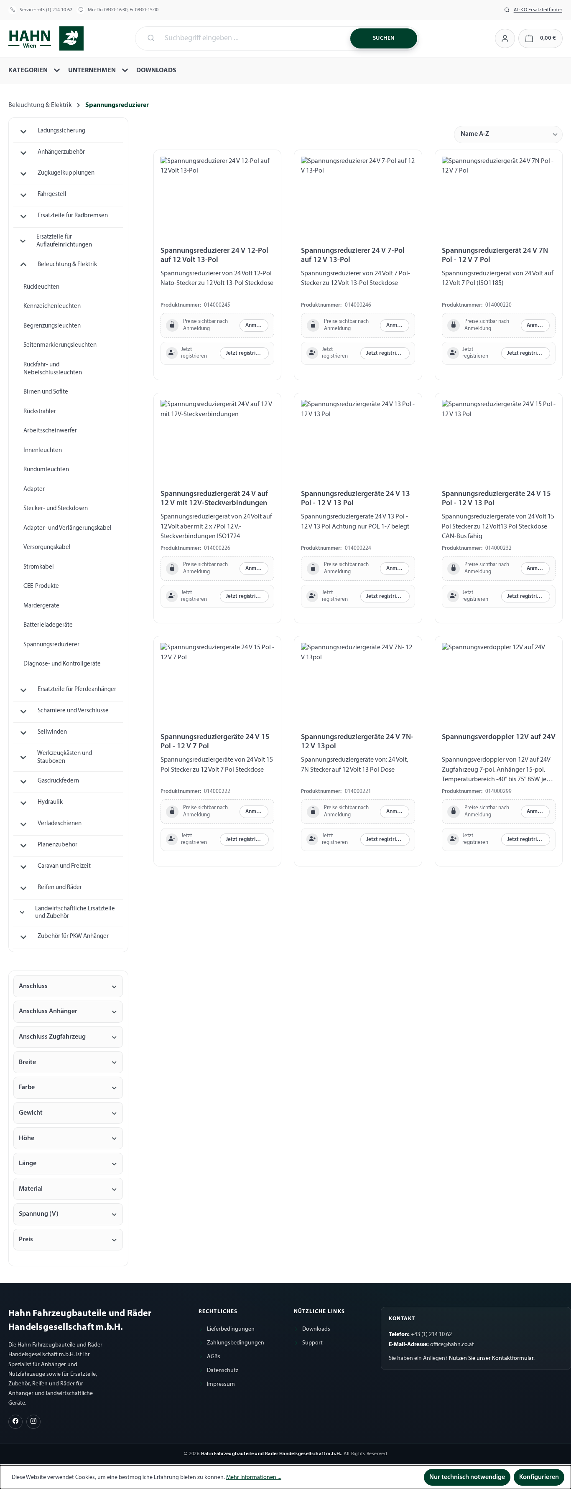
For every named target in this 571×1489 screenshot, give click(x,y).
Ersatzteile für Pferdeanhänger (77, 689)
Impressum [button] (221, 1384)
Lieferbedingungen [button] (231, 1329)
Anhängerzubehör (61, 152)
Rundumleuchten (46, 470)
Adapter (34, 489)
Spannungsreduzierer (51, 645)
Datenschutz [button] (222, 1370)
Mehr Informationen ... (253, 1477)
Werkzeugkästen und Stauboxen (64, 757)
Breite (27, 1062)
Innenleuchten (42, 450)
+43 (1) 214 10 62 (54, 10)
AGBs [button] (213, 1357)
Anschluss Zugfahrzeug (52, 1037)
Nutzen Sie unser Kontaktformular (491, 1358)
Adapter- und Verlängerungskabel (67, 528)
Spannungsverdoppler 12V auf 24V (499, 737)
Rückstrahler (39, 412)
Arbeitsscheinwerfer (50, 431)
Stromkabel (38, 567)
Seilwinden (52, 732)
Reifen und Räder (60, 887)
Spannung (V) (39, 1214)
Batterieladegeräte (48, 625)
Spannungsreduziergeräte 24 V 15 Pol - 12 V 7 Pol (215, 741)
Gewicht (31, 1113)
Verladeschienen (60, 824)
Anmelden (256, 325)
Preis (26, 1239)
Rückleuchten (41, 287)
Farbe (27, 1087)
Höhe (26, 1138)
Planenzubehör (57, 845)
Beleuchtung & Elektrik (67, 265)
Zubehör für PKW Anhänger (73, 936)
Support (312, 1343)
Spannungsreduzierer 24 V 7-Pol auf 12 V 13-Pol (353, 255)
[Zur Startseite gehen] (46, 37)
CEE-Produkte (41, 586)
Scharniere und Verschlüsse (73, 711)
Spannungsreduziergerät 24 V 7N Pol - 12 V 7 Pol (495, 255)
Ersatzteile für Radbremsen (73, 216)
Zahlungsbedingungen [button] (235, 1343)
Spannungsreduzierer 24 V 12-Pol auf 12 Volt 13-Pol (214, 255)
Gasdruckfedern (58, 781)
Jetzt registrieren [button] (246, 353)
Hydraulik (50, 802)
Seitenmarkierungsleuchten (60, 345)
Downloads (316, 1329)
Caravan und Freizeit (64, 866)
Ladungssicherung (61, 131)
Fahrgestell (52, 194)
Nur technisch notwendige (467, 1477)
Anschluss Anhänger (48, 1011)
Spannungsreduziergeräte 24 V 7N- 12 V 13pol (357, 741)
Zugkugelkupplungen (66, 173)
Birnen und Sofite (45, 392)
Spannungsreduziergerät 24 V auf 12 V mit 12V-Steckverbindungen (214, 498)
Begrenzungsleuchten (52, 326)
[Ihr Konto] (505, 38)
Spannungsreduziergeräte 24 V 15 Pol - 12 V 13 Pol (496, 498)
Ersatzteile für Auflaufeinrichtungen (64, 241)
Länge (27, 1163)
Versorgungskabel (47, 547)
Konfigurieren (539, 1477)
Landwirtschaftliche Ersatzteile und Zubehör (75, 913)
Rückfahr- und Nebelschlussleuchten (52, 369)
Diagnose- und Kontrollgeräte (62, 664)
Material (31, 1189)
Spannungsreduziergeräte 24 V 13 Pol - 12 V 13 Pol (355, 498)
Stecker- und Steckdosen (55, 509)
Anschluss (33, 986)
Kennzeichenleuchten (52, 306)
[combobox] (252, 38)
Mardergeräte (41, 606)
